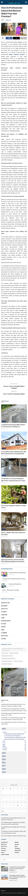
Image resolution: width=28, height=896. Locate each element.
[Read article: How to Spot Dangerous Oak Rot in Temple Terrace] (14, 494)
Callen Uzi (8, 20)
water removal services (17, 54)
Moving (3, 626)
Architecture (5, 602)
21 (17, 802)
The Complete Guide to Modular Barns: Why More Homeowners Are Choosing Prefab (17, 877)
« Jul (2, 811)
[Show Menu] (2, 2)
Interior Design (5, 620)
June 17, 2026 (4, 536)
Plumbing (4, 632)
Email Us (3, 890)
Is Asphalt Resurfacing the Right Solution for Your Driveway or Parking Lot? (13, 690)
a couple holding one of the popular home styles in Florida (12, 649)
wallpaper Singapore (7, 663)
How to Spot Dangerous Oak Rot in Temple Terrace (13, 722)
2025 (4, 753)
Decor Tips (4, 608)
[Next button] (25, 682)
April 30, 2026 (4, 563)
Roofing (3, 638)
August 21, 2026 (5, 455)
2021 (4, 766)
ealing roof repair (14, 653)
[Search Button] (26, 2)
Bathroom (4, 605)
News (2, 629)
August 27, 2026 (5, 428)
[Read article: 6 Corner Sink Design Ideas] (4, 585)
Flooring (4, 611)
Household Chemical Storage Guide (17, 572)
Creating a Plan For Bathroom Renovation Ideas (13, 578)
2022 (4, 763)
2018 (4, 772)
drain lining (5, 653)
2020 (4, 769)
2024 (4, 756)
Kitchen (3, 623)
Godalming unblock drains (8, 658)
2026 (4, 729)
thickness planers (18, 661)
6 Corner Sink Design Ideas (15, 584)
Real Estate (4, 635)
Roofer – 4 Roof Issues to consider (10, 590)
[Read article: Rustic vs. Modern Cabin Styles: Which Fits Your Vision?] (14, 521)
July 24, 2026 (4, 482)
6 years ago (5, 580)
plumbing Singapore (7, 661)
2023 (4, 759)
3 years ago (11, 574)
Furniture (4, 614)
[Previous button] (2, 682)
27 (14, 805)
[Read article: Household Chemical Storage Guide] (4, 574)
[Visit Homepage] (14, 2)
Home (3, 421)
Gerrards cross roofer (7, 655)
